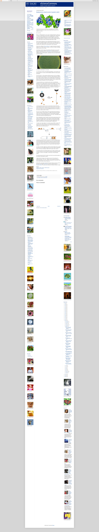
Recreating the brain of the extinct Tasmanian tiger (68, 134)
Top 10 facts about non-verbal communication (70, 431)
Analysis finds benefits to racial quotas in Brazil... (68, 330)
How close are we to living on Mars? (30, 248)
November (66, 322)
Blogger (53, 525)
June (66, 366)
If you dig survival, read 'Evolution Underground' (30, 127)
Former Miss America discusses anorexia (68, 363)
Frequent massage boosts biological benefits (68, 347)
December (66, 321)
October (66, 323)
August (66, 326)
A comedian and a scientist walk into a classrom (30, 115)
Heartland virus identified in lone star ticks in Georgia (67, 84)
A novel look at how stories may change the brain (70, 411)
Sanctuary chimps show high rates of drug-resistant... (68, 341)
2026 (65, 303)
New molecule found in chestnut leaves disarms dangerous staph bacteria (68, 107)
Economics (28, 20)
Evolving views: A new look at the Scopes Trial (68, 54)
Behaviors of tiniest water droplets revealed (68, 344)
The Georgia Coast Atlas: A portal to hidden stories (68, 100)
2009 (65, 376)
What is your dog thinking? (30, 64)
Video (46, 7)
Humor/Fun (28, 21)
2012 (65, 320)
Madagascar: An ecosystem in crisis (30, 60)
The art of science (30, 123)
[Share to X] (39, 175)
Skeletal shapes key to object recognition (30, 49)
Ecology (32, 19)
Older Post (58, 206)
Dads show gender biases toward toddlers (68, 131)
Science (66, 231)
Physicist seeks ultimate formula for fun (67, 78)
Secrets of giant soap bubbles (30, 118)
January (66, 372)
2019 (65, 311)
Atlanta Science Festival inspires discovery (30, 111)
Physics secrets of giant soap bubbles (30, 45)
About (31, 7)
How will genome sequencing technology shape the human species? (30, 253)
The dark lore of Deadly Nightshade (68, 356)
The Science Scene (40, 7)
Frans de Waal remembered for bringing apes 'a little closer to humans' (67, 71)
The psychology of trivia (67, 69)
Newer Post (38, 206)
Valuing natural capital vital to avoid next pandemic (67, 91)
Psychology (29, 26)
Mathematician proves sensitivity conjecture (67, 109)
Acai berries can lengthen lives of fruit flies (68, 339)
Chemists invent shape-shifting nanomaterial (67, 93)
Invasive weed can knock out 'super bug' (67, 133)
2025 (65, 304)
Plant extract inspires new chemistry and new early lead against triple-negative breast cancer (68, 51)
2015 (65, 316)
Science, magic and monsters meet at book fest (68, 328)
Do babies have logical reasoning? (30, 250)
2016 (65, 315)
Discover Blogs (67, 236)
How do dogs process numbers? (30, 237)
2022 (65, 308)
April (66, 369)
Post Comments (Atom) (43, 207)
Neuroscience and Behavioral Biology (30, 24)
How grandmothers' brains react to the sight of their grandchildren (68, 87)
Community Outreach (29, 19)
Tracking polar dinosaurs (30, 68)
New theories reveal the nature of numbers (70, 492)
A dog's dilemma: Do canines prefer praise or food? (70, 421)
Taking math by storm (67, 96)
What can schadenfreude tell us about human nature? (30, 243)
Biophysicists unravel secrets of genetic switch (47, 12)
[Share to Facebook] (40, 175)
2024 (65, 305)
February (66, 371)
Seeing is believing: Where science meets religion (68, 359)
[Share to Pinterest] (41, 175)
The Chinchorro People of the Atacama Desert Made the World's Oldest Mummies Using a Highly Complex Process (68, 238)
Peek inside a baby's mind (68, 104)
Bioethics (28, 15)
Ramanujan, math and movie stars (30, 59)
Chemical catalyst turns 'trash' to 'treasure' (67, 120)
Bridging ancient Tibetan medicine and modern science (67, 137)
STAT (65, 221)
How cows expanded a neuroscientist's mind (67, 68)
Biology (39, 177)
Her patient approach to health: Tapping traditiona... (68, 354)
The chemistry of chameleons (30, 120)
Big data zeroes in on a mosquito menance (67, 89)
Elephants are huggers (67, 140)
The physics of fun (30, 112)
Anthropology (29, 14)
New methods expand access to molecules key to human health (68, 45)
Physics (46, 177)
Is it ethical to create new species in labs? (30, 257)
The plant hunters (30, 53)
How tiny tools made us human (30, 51)
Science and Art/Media (30, 28)
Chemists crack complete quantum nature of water (67, 79)
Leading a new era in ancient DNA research (67, 95)
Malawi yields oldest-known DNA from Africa (30, 55)
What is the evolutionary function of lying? (30, 246)
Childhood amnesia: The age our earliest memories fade (68, 142)
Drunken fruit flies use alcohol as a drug (30, 66)
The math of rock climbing (30, 76)
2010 (65, 375)
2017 (65, 314)
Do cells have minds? (30, 262)
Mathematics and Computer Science (30, 22)
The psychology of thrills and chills (30, 117)
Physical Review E (47, 46)
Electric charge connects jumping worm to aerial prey (67, 23)
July (66, 365)
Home (27, 7)
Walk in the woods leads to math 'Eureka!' (30, 71)
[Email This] (37, 175)
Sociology (28, 30)
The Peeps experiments (29, 57)
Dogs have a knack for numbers (30, 47)
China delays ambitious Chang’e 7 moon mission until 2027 (68, 219)
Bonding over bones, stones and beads (67, 125)
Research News (30, 356)
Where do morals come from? (30, 260)
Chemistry (41, 177)
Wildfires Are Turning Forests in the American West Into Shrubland (68, 233)
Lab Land (29, 355)
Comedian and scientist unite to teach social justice (67, 82)
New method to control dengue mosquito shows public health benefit (67, 25)
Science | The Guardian (68, 226)
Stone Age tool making (30, 73)
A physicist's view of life (40, 168)
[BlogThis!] (38, 175)
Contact (34, 7)
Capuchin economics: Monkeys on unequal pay (68, 333)
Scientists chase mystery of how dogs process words (67, 122)
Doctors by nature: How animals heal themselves (67, 47)
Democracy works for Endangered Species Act (68, 349)
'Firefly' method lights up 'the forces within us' (67, 98)
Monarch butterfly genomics (30, 44)
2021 (65, 309)
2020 (65, 310)
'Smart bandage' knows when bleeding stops (68, 351)
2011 (65, 374)
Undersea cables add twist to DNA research (42, 167)
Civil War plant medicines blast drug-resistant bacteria (68, 116)
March (66, 370)
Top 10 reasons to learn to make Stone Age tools (68, 139)
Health (44, 177)
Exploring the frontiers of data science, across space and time (67, 42)
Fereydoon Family (39, 164)
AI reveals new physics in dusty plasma (68, 49)
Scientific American (68, 217)
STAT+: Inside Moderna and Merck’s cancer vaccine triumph (68, 223)
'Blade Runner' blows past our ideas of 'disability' (68, 361)
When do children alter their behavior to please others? (30, 241)
